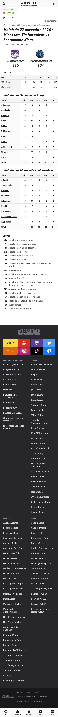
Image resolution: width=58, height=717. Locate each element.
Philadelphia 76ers (12, 640)
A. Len (3, 136)
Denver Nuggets (11, 558)
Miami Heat (9, 599)
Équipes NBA (9, 402)
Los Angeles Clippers (13, 583)
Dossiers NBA (10, 390)
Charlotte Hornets (12, 538)
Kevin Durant (37, 384)
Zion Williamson (39, 433)
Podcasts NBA (10, 408)
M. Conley (5, 195)
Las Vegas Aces (38, 558)
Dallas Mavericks (11, 553)
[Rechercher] (4, 3)
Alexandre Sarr (38, 481)
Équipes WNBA (38, 599)
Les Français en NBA (13, 364)
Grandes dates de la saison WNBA (41, 610)
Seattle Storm (38, 583)
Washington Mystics (41, 588)
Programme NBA (11, 369)
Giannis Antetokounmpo (39, 421)
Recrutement (42, 697)
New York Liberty (40, 573)
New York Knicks (12, 622)
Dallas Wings (37, 543)
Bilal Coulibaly (38, 476)
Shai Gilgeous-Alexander (38, 465)
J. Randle (5, 180)
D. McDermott (6, 131)
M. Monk (4, 152)
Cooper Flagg (38, 512)
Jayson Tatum (38, 443)
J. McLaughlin (6, 146)
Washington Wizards (13, 680)
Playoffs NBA (9, 384)
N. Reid (4, 206)
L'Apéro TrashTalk (12, 413)
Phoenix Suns (10, 645)
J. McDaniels (6, 185)
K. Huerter (5, 157)
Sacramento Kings (12, 655)
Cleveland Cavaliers (13, 548)
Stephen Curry (38, 374)
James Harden (38, 410)
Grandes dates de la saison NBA (13, 419)
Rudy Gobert (37, 379)
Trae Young (37, 453)
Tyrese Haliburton (40, 497)
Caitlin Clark (37, 523)
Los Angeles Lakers (13, 588)
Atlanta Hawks (10, 523)
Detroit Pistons (11, 563)
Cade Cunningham (40, 502)
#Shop (10, 343)
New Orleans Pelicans (14, 617)
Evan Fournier (38, 428)
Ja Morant (36, 390)
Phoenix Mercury (39, 578)
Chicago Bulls (10, 543)
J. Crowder (5, 105)
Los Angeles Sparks (41, 563)
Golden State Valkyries (42, 548)
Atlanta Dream (38, 528)
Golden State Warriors (14, 568)
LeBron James (38, 369)
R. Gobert (5, 190)
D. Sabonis (5, 110)
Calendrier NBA (14, 25)
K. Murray (5, 115)
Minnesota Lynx (39, 568)
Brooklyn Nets (10, 533)
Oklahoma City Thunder (10, 628)
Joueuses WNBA (38, 604)
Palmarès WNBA (39, 594)
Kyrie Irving (37, 395)
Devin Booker (38, 438)
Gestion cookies (36, 701)
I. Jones (4, 141)
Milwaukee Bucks (12, 604)
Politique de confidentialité (26, 697)
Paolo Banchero (39, 507)
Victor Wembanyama (41, 364)
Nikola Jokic (37, 415)
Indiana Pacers (10, 578)
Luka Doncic (37, 400)
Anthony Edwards (40, 405)
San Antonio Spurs (12, 660)
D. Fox (3, 120)
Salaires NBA (9, 379)
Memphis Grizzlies (12, 594)
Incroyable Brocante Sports (13, 427)
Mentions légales (23, 701)
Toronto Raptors (11, 670)
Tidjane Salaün (38, 486)
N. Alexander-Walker (9, 216)
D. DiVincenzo (6, 211)
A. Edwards (5, 201)
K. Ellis (4, 126)
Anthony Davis (38, 458)
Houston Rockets (11, 573)
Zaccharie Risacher (40, 471)
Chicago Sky (37, 533)
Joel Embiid (37, 492)
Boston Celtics (10, 528)
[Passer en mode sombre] (54, 3)
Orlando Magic (10, 635)
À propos (20, 692)
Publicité (36, 692)
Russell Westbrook (40, 448)
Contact (28, 692)
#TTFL (10, 350)
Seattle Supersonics (13, 665)
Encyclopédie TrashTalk (10, 396)
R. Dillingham (6, 221)
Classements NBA (12, 374)
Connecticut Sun (39, 538)
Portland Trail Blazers (14, 650)
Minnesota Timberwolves (10, 610)
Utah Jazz (8, 675)
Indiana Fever (38, 553)
